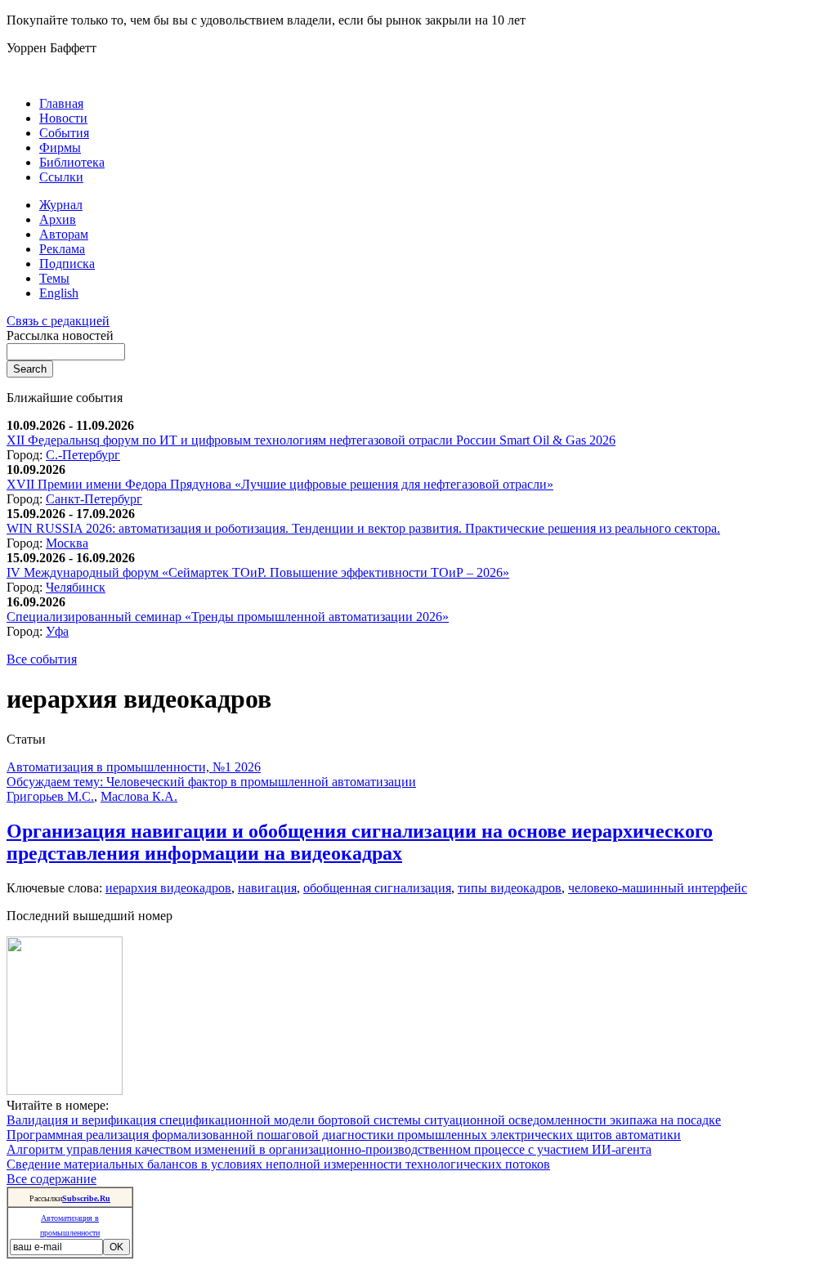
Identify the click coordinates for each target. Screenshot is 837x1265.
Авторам (63, 234)
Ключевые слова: (56, 888)
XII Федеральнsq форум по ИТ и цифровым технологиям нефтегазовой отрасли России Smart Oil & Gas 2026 (311, 440)
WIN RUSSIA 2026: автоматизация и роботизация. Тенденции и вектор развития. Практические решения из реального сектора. (363, 528)
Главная (61, 103)
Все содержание (51, 1179)
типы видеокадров (510, 888)
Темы (54, 278)
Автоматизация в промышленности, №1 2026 (134, 767)
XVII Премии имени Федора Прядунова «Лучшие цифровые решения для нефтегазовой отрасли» (280, 484)
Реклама (62, 249)
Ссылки (61, 177)
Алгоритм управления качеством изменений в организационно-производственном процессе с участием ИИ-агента (329, 1149)
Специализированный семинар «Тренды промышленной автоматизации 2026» (228, 617)
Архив (57, 219)
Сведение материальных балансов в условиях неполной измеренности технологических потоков (278, 1164)
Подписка (67, 263)
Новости (63, 118)
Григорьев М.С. (50, 796)
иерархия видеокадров (168, 888)
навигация (267, 888)
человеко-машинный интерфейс (657, 888)
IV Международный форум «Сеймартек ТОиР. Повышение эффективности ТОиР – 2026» (258, 572)
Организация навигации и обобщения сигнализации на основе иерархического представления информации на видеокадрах (360, 842)
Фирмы (60, 147)
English (58, 293)
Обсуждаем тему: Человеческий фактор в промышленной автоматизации (211, 782)
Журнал (61, 205)
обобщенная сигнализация (377, 888)
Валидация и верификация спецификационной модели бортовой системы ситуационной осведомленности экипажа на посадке (364, 1120)
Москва (67, 543)
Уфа (57, 631)
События (64, 133)
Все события (42, 659)
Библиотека (72, 162)
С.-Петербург (83, 455)
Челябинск (75, 587)
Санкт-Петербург (94, 499)
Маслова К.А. (139, 796)
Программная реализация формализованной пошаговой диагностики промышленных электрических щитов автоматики (344, 1135)
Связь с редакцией (58, 321)
